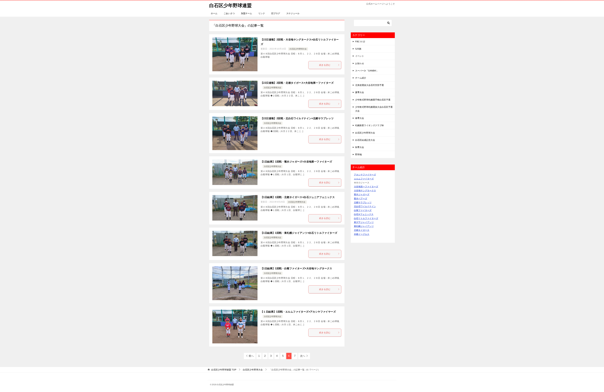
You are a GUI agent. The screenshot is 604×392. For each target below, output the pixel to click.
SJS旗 (358, 49)
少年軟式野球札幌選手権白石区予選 (372, 99)
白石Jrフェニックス (363, 214)
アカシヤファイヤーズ (365, 174)
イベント (359, 56)
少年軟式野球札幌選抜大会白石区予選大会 (374, 109)
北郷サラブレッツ (363, 202)
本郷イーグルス (361, 234)
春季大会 (359, 118)
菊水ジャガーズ (361, 194)
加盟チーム (246, 13)
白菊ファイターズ (363, 210)
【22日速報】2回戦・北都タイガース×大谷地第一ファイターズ (297, 82)
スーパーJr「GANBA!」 (366, 70)
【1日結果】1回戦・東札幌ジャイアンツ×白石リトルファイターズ (299, 233)
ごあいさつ (229, 13)
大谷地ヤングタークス (365, 190)
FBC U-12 (360, 41)
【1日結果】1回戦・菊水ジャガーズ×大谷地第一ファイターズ (296, 161)
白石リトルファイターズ (366, 218)
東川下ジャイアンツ (364, 222)
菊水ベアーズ (360, 198)
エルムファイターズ (364, 178)
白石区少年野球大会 (298, 49)
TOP (223, 369)
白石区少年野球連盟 (230, 5)
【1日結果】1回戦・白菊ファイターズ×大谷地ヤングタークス (296, 268)
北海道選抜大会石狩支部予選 (369, 85)
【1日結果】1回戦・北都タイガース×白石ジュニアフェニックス (298, 197)
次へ (302, 356)
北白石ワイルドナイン (365, 206)
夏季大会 (359, 92)
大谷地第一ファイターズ (366, 186)
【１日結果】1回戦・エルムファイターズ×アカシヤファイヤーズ (298, 311)
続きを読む (324, 65)
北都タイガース (361, 230)
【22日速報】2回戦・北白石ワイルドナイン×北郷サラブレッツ (297, 118)
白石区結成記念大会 (365, 140)
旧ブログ (275, 13)
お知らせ (359, 63)
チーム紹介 (360, 78)
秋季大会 (359, 147)
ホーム (214, 13)
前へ (251, 356)
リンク (261, 13)
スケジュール (292, 13)
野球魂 (358, 154)
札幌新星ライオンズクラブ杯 (369, 125)
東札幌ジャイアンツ (364, 226)
